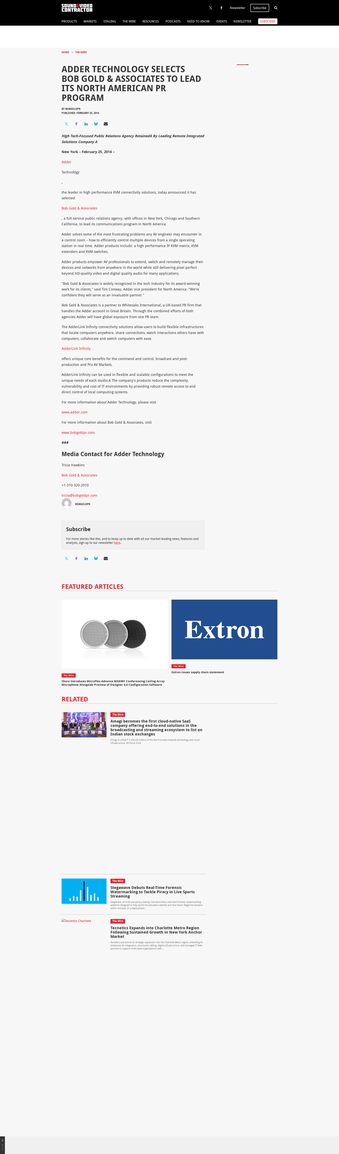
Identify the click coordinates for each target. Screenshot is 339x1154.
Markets (90, 21)
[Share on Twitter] (66, 124)
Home (65, 52)
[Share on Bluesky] (96, 124)
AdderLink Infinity (76, 348)
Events (221, 21)
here (117, 542)
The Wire (129, 21)
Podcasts (173, 21)
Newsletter (237, 8)
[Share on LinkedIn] (86, 124)
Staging (109, 21)
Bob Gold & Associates (79, 208)
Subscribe (259, 8)
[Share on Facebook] (76, 124)
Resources (150, 21)
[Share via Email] (106, 124)
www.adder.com (74, 412)
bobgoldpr (72, 109)
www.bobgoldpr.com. (79, 432)
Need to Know (198, 21)
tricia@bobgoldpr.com (79, 495)
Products (69, 21)
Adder (66, 162)
